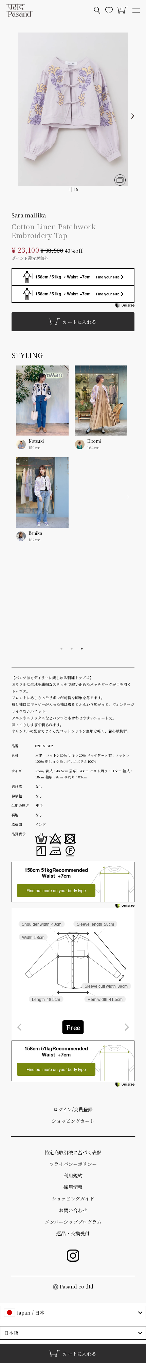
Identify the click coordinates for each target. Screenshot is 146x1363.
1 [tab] (61, 648)
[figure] (19, 1027)
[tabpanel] (72, 458)
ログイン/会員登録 (73, 1109)
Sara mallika (29, 215)
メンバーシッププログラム (73, 1221)
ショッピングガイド (73, 1198)
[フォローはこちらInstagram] (73, 1256)
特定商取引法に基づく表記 (73, 1152)
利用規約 (73, 1175)
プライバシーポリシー (73, 1163)
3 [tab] (81, 648)
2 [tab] (71, 648)
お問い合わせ (73, 1210)
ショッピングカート (73, 1120)
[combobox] (73, 1027)
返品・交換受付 (73, 1233)
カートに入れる (79, 321)
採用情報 (73, 1186)
